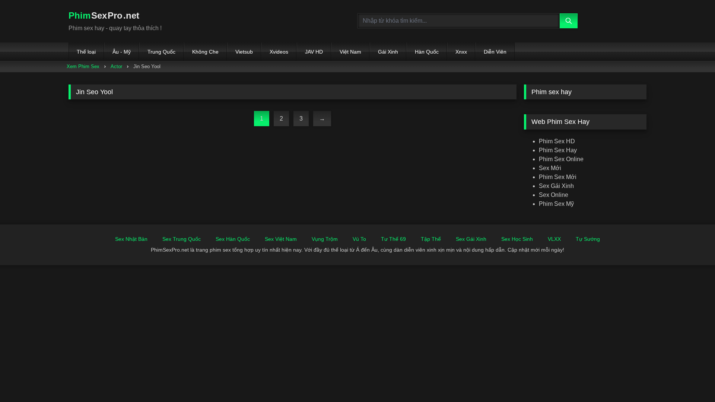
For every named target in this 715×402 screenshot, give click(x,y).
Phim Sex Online (561, 159)
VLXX (554, 239)
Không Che (205, 52)
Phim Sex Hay (558, 150)
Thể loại (86, 52)
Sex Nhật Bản (131, 239)
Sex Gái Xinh (556, 186)
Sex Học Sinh (517, 239)
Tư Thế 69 (393, 239)
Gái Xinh (388, 52)
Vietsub (244, 52)
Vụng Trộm (325, 239)
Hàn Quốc (427, 52)
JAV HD (314, 52)
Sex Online (553, 195)
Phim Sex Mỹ (556, 204)
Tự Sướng (588, 239)
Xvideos (279, 52)
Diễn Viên (495, 52)
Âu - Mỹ (121, 52)
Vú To (359, 239)
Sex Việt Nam (281, 239)
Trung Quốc (161, 52)
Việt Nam (350, 52)
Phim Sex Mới (557, 177)
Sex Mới (550, 168)
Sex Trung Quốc (181, 239)
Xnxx (461, 52)
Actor (116, 66)
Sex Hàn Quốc (233, 239)
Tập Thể (431, 239)
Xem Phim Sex (83, 66)
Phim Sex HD (557, 141)
